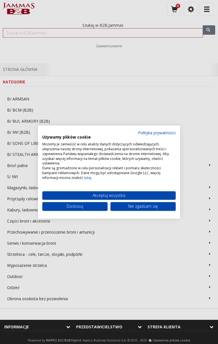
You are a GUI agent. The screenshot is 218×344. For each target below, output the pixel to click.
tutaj (87, 177)
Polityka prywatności (157, 132)
